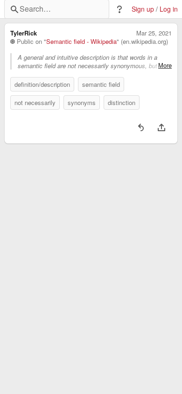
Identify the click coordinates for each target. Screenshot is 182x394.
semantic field (101, 84)
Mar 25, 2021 (154, 33)
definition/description (42, 84)
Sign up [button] (143, 9)
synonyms (82, 102)
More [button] (165, 65)
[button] (119, 9)
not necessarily (35, 102)
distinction (121, 102)
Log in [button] (169, 9)
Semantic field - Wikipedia (81, 41)
